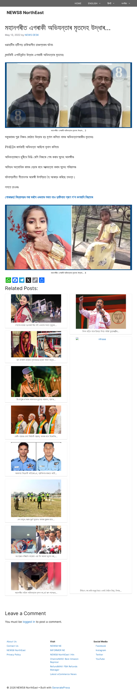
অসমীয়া (124, 3)
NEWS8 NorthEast (25, 12)
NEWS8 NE (55, 646)
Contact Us (12, 646)
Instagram (101, 650)
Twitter (99, 654)
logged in (29, 621)
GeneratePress (61, 687)
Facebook (101, 646)
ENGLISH (92, 3)
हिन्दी (109, 3)
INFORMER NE (57, 650)
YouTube (100, 659)
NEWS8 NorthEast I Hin (62, 654)
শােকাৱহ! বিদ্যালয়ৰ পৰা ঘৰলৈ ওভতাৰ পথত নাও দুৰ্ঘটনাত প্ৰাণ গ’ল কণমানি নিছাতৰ (49, 197)
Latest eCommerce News (63, 674)
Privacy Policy (14, 654)
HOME (78, 3)
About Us (12, 641)
